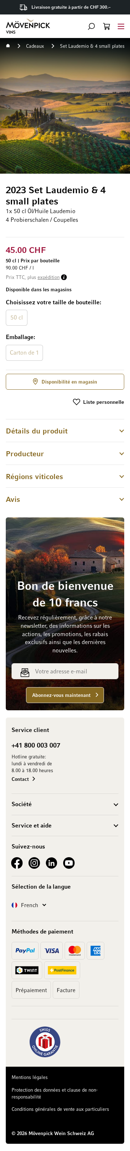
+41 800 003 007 (36, 745)
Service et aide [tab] (32, 825)
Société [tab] (22, 804)
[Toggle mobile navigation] (121, 26)
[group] (65, 330)
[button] (91, 26)
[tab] (65, 430)
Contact (20, 778)
